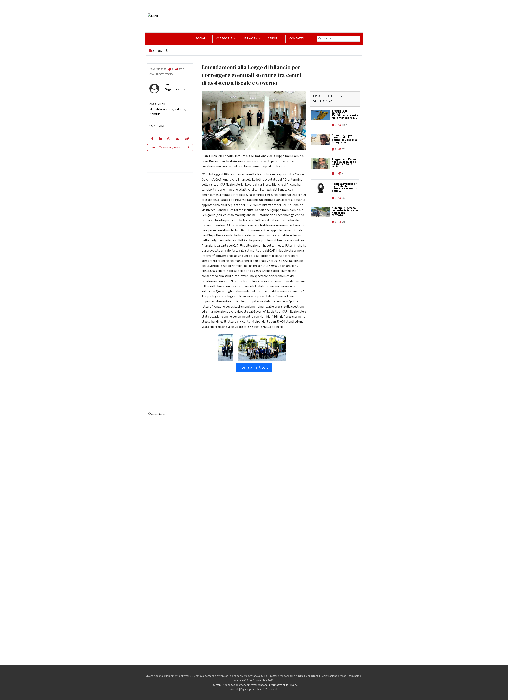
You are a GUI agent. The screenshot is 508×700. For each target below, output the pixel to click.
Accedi (234, 689)
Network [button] (250, 38)
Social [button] (201, 38)
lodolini (179, 109)
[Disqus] (254, 467)
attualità (155, 109)
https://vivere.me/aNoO (166, 148)
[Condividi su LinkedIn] (160, 139)
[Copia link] (186, 139)
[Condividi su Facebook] (152, 139)
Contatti (296, 38)
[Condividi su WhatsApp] (168, 139)
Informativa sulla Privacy (283, 685)
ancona (168, 109)
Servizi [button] (273, 38)
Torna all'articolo (254, 367)
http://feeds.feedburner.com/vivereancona (241, 685)
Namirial (155, 114)
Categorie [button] (224, 38)
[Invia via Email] (177, 139)
